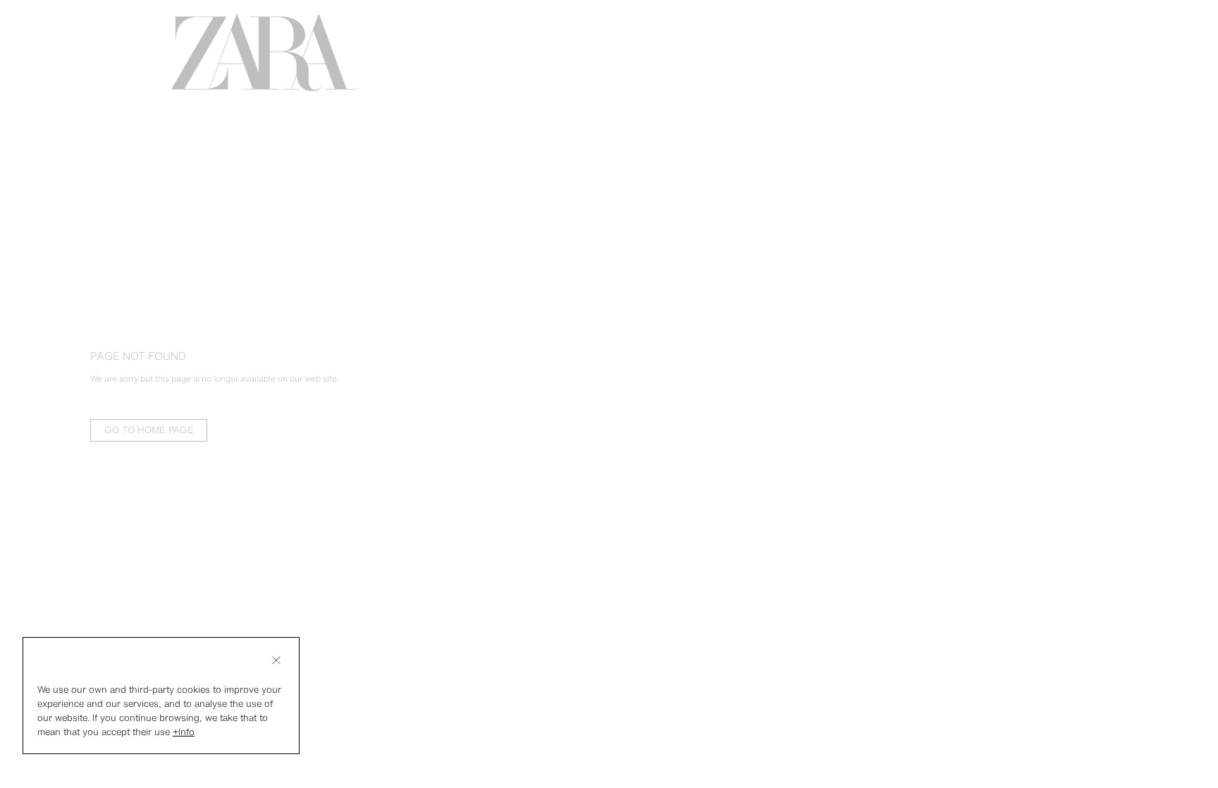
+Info (184, 732)
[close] (276, 660)
